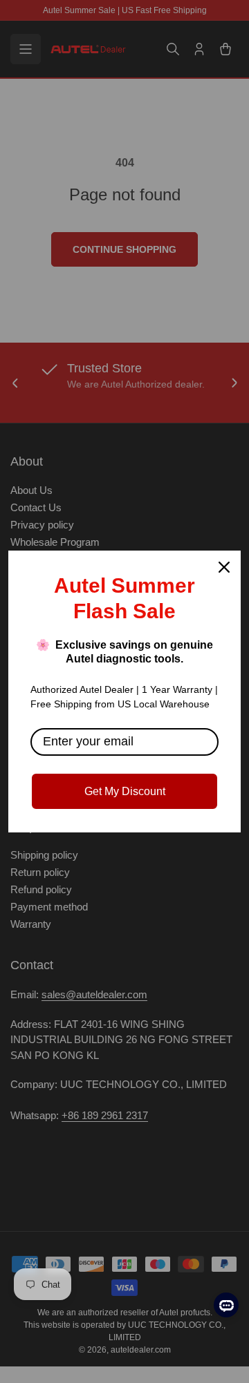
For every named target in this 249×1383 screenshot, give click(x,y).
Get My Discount (124, 791)
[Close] (224, 567)
